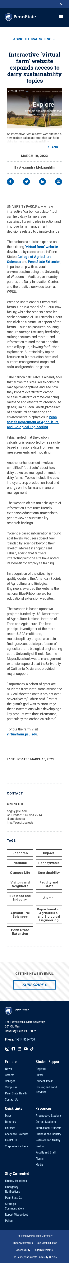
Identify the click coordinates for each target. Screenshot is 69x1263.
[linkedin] (42, 182)
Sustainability (49, 872)
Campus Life (20, 872)
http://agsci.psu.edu (20, 822)
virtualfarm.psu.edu (22, 734)
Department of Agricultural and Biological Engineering (49, 914)
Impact (48, 853)
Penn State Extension (44, 262)
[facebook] (10, 182)
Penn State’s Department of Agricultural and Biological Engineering (33, 422)
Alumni (48, 898)
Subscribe (33, 985)
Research (20, 853)
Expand (52, 147)
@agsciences (16, 819)
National (20, 863)
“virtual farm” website (41, 247)
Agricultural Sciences (34, 39)
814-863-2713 (32, 815)
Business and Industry (20, 897)
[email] (58, 182)
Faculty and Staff (48, 884)
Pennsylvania (48, 863)
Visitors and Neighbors (20, 884)
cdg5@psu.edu (17, 811)
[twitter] (26, 182)
